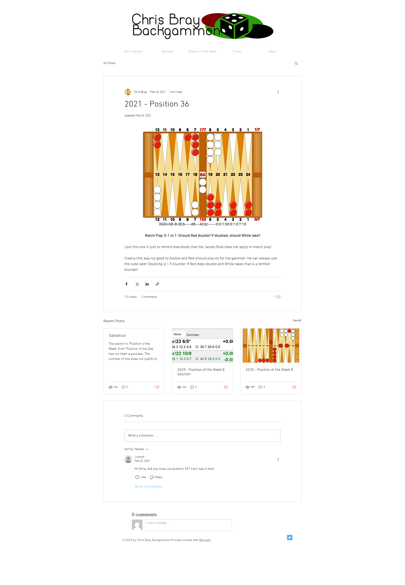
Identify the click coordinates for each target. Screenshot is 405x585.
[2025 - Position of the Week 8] (270, 346)
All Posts (109, 63)
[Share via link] (157, 284)
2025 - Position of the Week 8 (269, 370)
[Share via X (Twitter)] (137, 284)
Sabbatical (117, 336)
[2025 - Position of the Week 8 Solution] (202, 346)
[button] (296, 63)
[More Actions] (278, 459)
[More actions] (278, 92)
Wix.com (205, 540)
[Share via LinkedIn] (147, 284)
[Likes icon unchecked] (137, 477)
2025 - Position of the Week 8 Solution (201, 372)
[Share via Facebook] (126, 284)
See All (297, 320)
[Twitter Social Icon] (289, 537)
